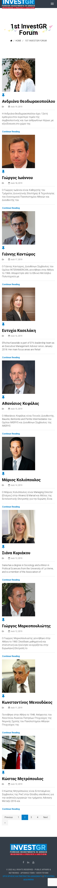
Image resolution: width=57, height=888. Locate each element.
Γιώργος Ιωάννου (17, 177)
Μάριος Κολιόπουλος (21, 479)
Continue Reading (11, 131)
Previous (9, 817)
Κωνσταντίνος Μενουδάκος (27, 702)
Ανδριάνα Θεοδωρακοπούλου (28, 101)
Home (18, 40)
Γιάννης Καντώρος (18, 254)
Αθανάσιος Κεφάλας (20, 403)
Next (45, 817)
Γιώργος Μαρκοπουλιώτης (26, 626)
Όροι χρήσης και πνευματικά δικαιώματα (22, 876)
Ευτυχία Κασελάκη (19, 330)
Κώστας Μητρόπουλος (22, 778)
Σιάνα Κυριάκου (16, 553)
